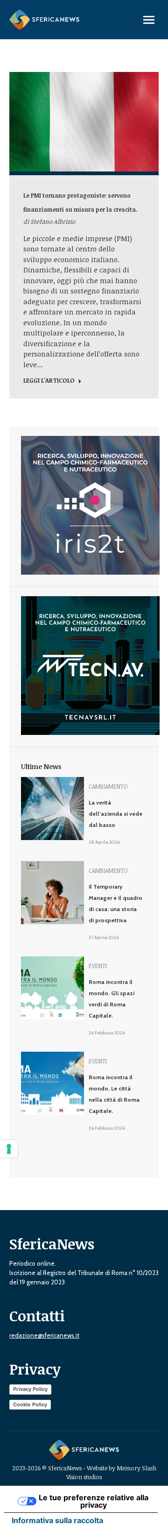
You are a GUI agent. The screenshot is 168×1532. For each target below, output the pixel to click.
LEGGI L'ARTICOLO (49, 381)
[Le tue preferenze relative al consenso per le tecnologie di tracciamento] (9, 1149)
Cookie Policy (30, 1404)
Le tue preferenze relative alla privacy (93, 1501)
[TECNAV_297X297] (90, 732)
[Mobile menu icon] (149, 19)
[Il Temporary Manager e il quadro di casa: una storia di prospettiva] (52, 892)
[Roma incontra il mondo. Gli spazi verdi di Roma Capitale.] (52, 987)
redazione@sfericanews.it (44, 1335)
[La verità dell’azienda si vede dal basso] (52, 808)
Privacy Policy (30, 1389)
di (49, 221)
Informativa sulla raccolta (57, 1520)
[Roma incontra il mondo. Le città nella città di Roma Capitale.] (52, 1083)
